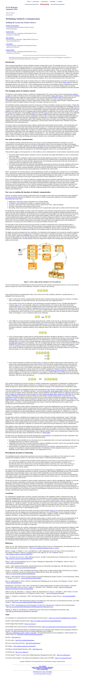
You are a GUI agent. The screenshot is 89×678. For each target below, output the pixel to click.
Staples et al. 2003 (62, 394)
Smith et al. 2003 (15, 394)
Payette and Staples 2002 (50, 394)
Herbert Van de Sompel (12, 25)
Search (28, 1)
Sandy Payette (10, 31)
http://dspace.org (37, 649)
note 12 (71, 394)
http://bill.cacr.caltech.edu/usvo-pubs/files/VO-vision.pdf (21, 611)
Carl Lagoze (9, 44)
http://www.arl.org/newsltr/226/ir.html (25, 567)
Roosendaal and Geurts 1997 (14, 198)
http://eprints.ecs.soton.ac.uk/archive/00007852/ (19, 558)
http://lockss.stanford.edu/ (33, 643)
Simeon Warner (10, 50)
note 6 (26, 234)
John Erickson (10, 38)
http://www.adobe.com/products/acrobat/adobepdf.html (46, 621)
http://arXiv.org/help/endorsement (25, 640)
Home (38, 669)
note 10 (23, 394)
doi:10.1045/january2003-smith (55, 593)
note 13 (53, 510)
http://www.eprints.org (22, 652)
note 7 (17, 305)
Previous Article (36, 668)
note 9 (63, 370)
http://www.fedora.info (63, 655)
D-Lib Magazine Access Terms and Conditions (42, 671)
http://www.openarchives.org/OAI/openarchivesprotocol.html (59, 626)
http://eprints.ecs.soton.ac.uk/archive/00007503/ (19, 554)
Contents (60, 1)
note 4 (46, 112)
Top (40, 666)
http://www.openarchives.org (63, 658)
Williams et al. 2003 (10, 399)
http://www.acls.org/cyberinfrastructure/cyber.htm (62, 618)
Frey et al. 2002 (72, 397)
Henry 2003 (66, 82)
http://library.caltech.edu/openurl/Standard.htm (30, 634)
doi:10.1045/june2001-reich (13, 582)
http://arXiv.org (16, 637)
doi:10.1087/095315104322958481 (31, 578)
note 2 (75, 108)
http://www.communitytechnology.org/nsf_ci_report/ (44, 548)
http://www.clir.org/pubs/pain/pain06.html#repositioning (27, 602)
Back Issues (36, 1)
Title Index (52, 1)
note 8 (20, 343)
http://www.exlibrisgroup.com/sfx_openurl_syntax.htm (21, 633)
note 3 (10, 112)
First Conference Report (46, 668)
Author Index (44, 1)
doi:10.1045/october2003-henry (15, 563)
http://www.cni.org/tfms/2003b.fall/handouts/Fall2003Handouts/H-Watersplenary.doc (29, 606)
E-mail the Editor (44, 669)
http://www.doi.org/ (30, 624)
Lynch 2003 (39, 147)
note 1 (61, 96)
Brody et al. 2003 (55, 370)
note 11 (35, 394)
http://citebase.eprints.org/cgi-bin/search (24, 646)
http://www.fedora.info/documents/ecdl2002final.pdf (20, 573)
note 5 (34, 114)
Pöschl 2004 (46, 432)
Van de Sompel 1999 (56, 391)
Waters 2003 (54, 96)
